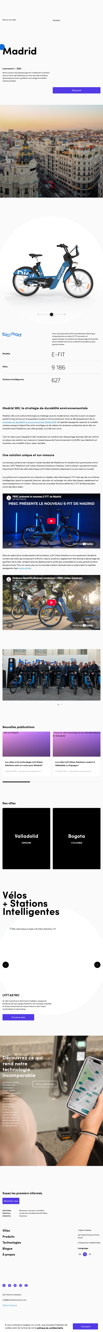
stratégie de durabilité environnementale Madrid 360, (30, 422)
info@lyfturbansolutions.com (15, 1300)
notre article (24, 568)
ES (90, 1254)
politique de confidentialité (50, 1327)
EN (80, 1254)
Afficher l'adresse (10, 1305)
